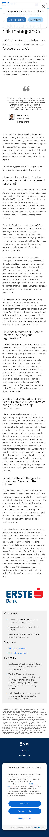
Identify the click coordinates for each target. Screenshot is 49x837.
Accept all (24, 803)
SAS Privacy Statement (17, 827)
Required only (24, 811)
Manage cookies (24, 818)
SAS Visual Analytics (17, 648)
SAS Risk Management (18, 653)
